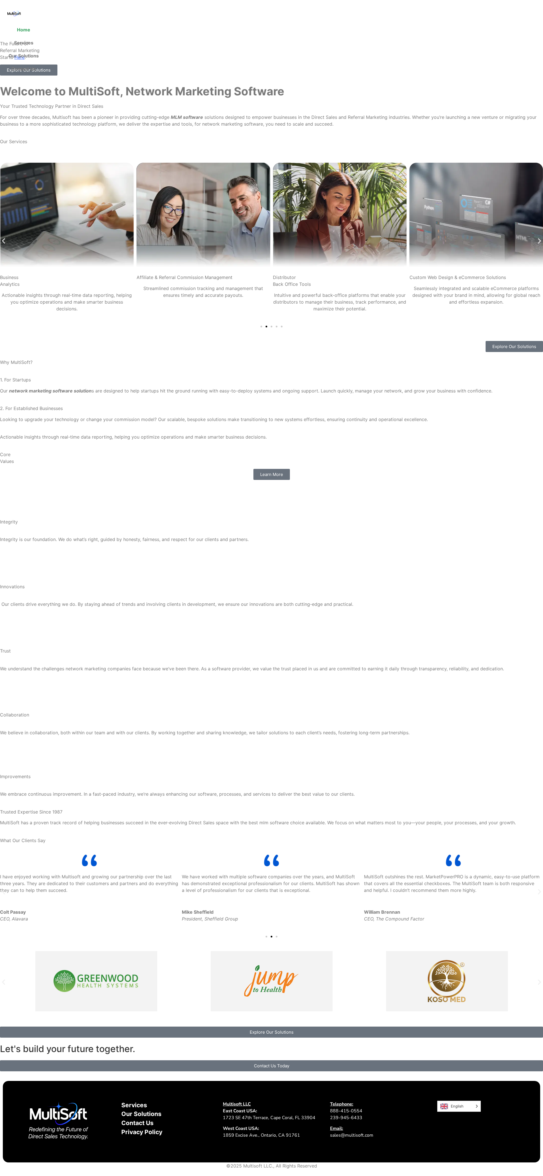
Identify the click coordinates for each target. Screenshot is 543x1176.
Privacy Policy (141, 1132)
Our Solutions (23, 56)
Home (23, 30)
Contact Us (23, 69)
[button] (3, 240)
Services (23, 43)
